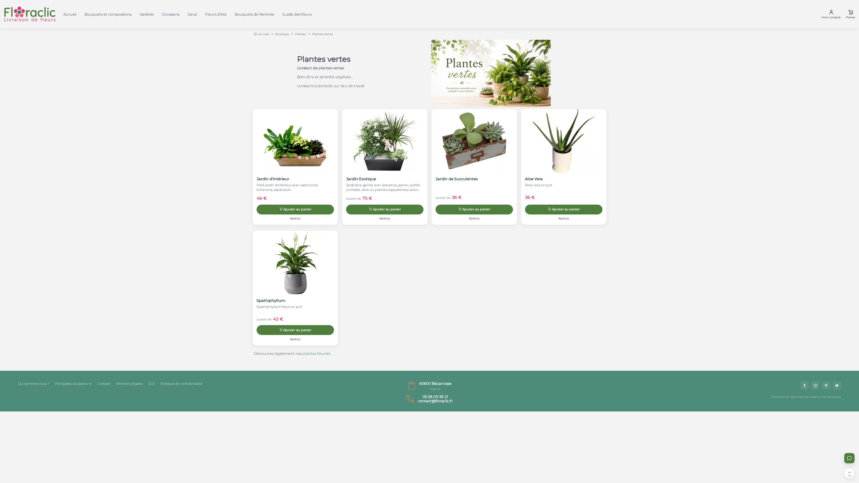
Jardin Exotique (361, 179)
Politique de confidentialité (181, 384)
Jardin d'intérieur (273, 179)
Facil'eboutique (831, 396)
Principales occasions (71, 384)
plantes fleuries (316, 354)
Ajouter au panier (297, 209)
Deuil (192, 14)
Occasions (170, 14)
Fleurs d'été (216, 14)
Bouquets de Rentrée (254, 14)
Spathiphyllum (271, 300)
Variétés (147, 14)
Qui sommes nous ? (33, 384)
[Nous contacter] (849, 458)
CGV (151, 384)
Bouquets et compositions (108, 14)
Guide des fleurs (297, 14)
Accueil (70, 14)
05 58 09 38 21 (435, 397)
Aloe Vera (534, 179)
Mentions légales (129, 384)
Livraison (104, 384)
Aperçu (295, 218)
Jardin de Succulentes (457, 179)
